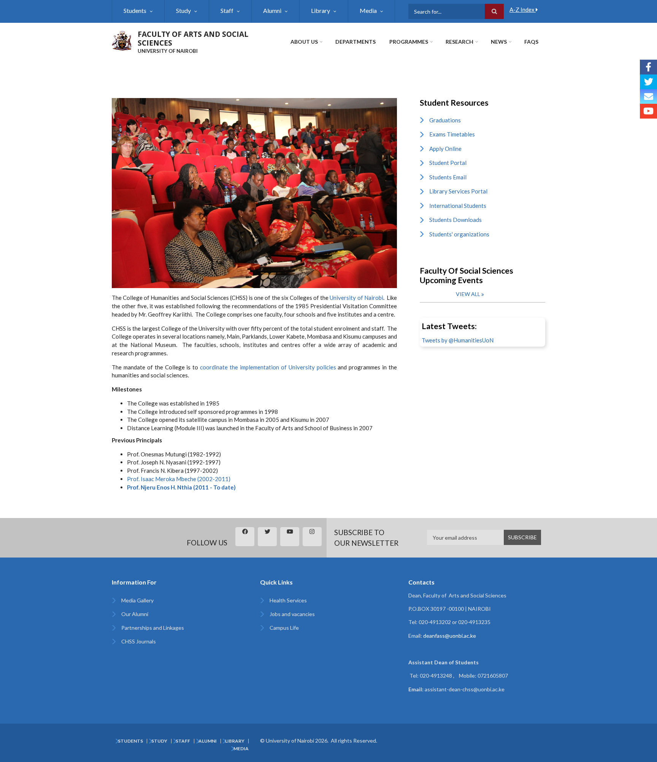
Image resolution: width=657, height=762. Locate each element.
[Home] (122, 39)
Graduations (445, 120)
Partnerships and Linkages (152, 627)
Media (368, 10)
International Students (457, 205)
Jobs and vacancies (292, 614)
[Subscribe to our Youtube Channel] (648, 111)
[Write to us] (648, 96)
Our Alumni (134, 614)
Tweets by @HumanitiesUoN (458, 340)
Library (320, 10)
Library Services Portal (458, 191)
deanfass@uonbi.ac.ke (449, 635)
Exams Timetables (452, 134)
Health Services (288, 600)
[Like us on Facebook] (648, 67)
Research (459, 41)
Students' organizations (459, 234)
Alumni (272, 10)
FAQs (531, 41)
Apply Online (445, 148)
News (499, 41)
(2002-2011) (178, 478)
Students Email (448, 177)
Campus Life (284, 627)
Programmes (408, 41)
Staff (227, 10)
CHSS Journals (138, 641)
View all (468, 294)
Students (135, 10)
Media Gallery (137, 600)
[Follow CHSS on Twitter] (648, 81)
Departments (355, 41)
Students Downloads (455, 219)
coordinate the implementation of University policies (268, 367)
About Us (304, 41)
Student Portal (448, 162)
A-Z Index (522, 9)
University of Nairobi (356, 297)
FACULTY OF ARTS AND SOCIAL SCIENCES (193, 38)
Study (183, 10)
